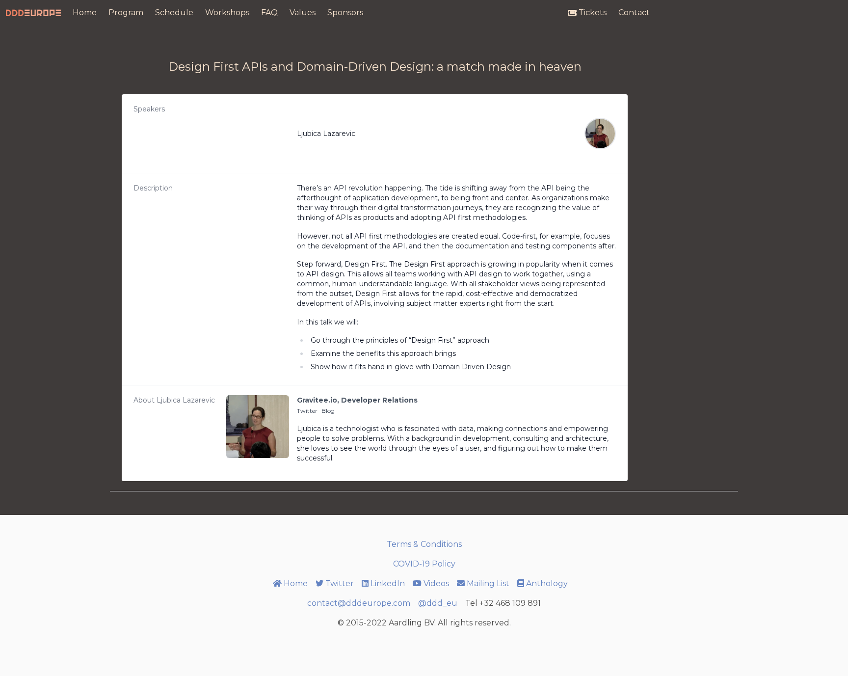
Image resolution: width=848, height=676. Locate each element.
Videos (436, 583)
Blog (328, 410)
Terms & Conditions (424, 544)
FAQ (269, 12)
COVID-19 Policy (424, 563)
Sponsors (345, 12)
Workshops (227, 12)
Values (303, 12)
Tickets (593, 12)
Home (85, 12)
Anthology (547, 583)
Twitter (307, 410)
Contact (634, 12)
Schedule (174, 12)
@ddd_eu (437, 603)
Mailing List (488, 583)
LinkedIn (388, 583)
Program (125, 12)
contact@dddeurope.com (358, 603)
